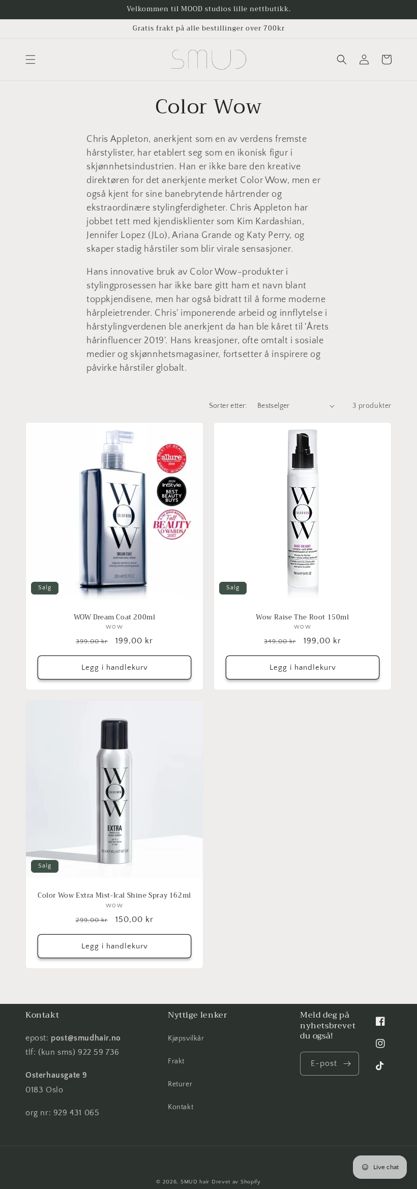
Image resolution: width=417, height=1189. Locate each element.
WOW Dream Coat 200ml (115, 617)
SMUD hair (195, 1182)
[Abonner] (347, 1064)
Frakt (176, 1061)
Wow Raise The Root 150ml (302, 617)
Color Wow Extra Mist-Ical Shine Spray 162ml (114, 895)
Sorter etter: (228, 406)
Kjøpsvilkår (186, 1038)
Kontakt (180, 1107)
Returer (180, 1084)
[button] (30, 59)
